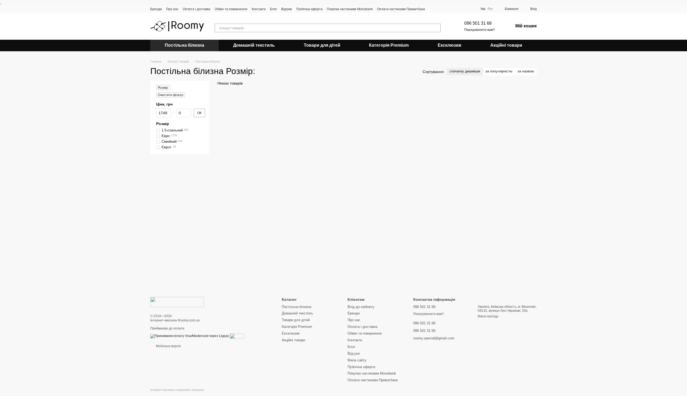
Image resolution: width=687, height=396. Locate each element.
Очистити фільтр (170, 95)
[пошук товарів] (436, 28)
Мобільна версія (168, 346)
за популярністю (498, 71)
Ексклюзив (449, 45)
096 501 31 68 (478, 23)
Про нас (172, 9)
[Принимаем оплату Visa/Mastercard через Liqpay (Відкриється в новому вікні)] (189, 336)
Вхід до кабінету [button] (361, 307)
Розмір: (163, 88)
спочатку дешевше (465, 71)
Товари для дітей (322, 45)
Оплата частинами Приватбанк (401, 9)
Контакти (259, 9)
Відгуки (286, 9)
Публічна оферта (309, 9)
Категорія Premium (389, 45)
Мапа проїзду (488, 316)
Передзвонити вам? (479, 30)
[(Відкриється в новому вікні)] (237, 336)
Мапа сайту (357, 360)
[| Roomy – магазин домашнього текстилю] (177, 302)
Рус (490, 8)
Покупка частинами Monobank (350, 9)
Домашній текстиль (254, 45)
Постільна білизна (184, 45)
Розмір (162, 124)
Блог (273, 9)
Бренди (156, 9)
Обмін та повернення (231, 9)
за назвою (526, 71)
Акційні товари (506, 45)
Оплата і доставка (196, 9)
